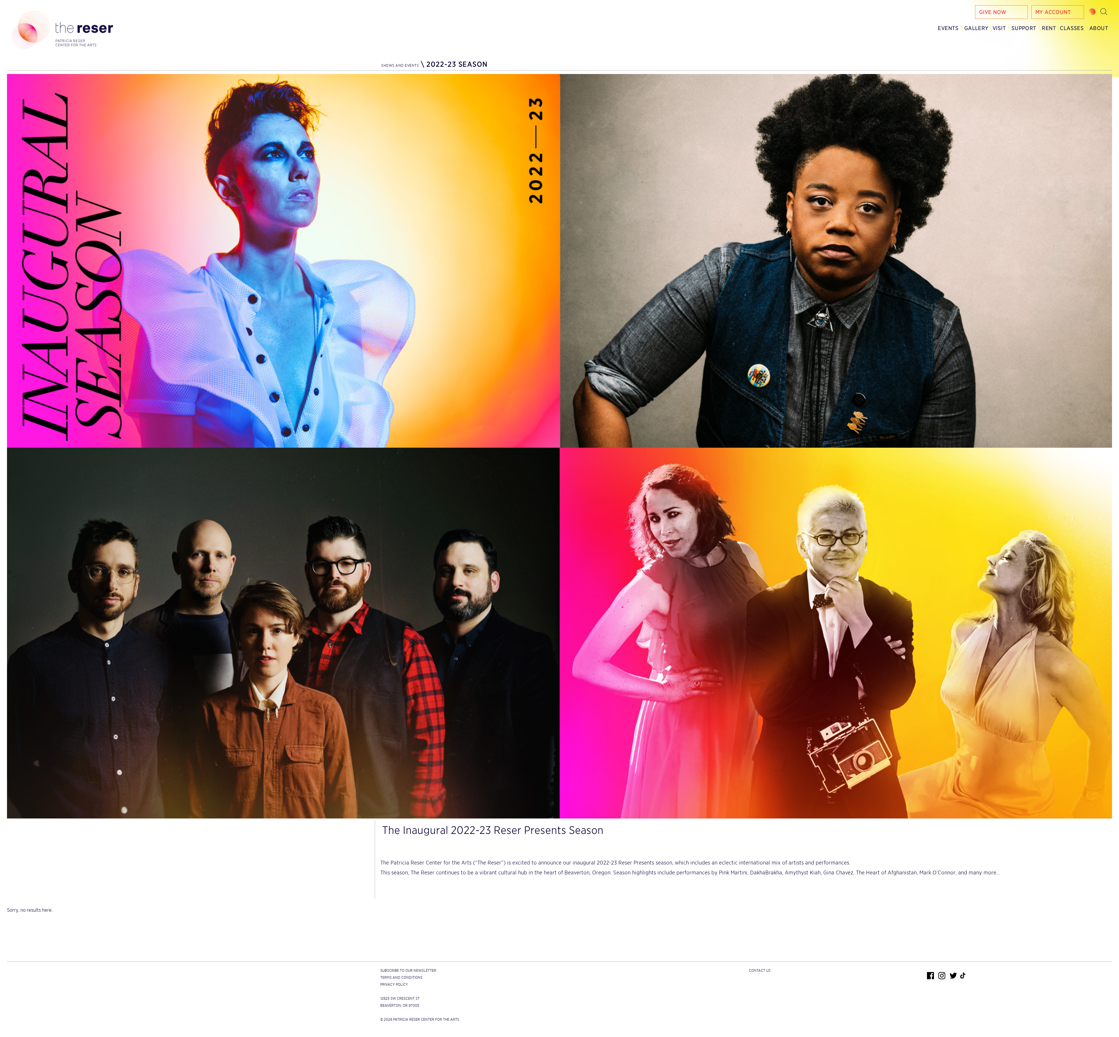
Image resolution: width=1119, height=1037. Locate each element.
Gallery (976, 28)
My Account (1053, 12)
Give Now (992, 12)
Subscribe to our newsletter (408, 970)
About (1098, 28)
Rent (1049, 28)
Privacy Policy (394, 984)
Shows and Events (400, 65)
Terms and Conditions (401, 977)
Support (1024, 28)
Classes (1072, 28)
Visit (999, 28)
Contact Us (759, 970)
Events (948, 28)
